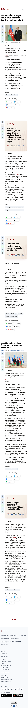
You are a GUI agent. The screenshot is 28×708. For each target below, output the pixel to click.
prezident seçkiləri (10, 313)
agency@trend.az (4, 644)
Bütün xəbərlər (14, 265)
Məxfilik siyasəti (4, 677)
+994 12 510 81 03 (5, 642)
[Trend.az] (5, 9)
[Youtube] (12, 689)
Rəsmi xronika (4, 653)
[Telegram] (15, 689)
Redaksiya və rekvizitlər (6, 661)
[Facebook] (5, 689)
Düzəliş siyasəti (4, 667)
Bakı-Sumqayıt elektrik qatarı (12, 589)
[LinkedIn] (18, 689)
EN (11, 705)
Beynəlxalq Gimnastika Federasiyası (14, 210)
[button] (2, 26)
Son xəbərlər (4, 651)
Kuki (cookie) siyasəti (5, 681)
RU (16, 705)
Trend (6, 55)
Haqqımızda (4, 659)
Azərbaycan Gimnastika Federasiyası (14, 207)
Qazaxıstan (19, 313)
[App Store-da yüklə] (6, 695)
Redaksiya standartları (6, 665)
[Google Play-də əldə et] (18, 695)
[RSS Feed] (21, 689)
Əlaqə (2, 663)
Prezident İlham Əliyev (11, 94)
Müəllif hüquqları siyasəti (6, 679)
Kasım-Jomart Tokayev (11, 316)
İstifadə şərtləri (4, 675)
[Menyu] (25, 9)
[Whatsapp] (2, 689)
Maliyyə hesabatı (5, 669)
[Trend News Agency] (5, 631)
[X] (8, 689)
